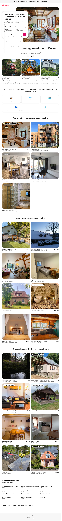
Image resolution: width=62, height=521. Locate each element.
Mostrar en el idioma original (41, 1)
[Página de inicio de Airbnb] (5, 5)
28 (15, 48)
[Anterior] (28, 56)
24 (6, 48)
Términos (33, 518)
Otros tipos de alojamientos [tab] (8, 482)
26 (11, 48)
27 (13, 48)
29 (18, 48)
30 (20, 48)
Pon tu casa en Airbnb (53, 5)
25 (8, 48)
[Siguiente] (33, 56)
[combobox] (15, 26)
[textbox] (9, 30)
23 (20, 46)
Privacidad (28, 518)
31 (6, 51)
